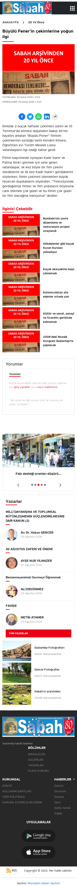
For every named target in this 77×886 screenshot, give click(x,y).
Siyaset (59, 797)
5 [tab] (45, 485)
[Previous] (17, 483)
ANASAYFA (10, 22)
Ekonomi (60, 791)
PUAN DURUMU (38, 771)
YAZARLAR (35, 765)
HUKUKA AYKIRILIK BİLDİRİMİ (22, 802)
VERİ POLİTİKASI (13, 797)
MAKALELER (36, 754)
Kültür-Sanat (62, 808)
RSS (14, 870)
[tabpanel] (38, 462)
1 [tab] (32, 485)
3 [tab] (38, 485)
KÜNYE (7, 786)
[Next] (59, 483)
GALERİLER (35, 760)
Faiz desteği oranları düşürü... (38, 473)
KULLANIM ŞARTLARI (16, 791)
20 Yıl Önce (36, 22)
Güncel (58, 786)
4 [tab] (42, 485)
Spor (57, 802)
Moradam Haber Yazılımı (44, 883)
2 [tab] (35, 485)
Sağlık (58, 813)
